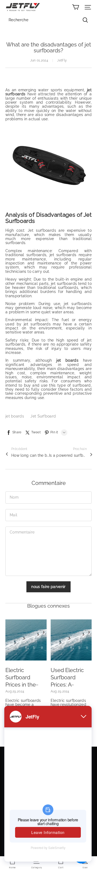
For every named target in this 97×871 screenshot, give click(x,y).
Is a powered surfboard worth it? (68, 455)
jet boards (15, 416)
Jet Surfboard (43, 416)
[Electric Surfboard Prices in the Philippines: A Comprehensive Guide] (26, 639)
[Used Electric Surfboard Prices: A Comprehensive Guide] (71, 639)
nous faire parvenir (48, 587)
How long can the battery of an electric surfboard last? (30, 455)
